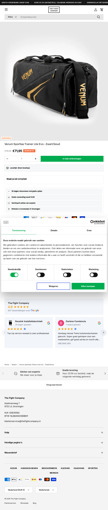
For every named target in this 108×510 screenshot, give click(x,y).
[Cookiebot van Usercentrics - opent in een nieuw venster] (92, 222)
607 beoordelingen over (19, 310)
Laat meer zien (64, 343)
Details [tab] (54, 230)
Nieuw (13, 468)
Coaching (79, 468)
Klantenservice (10, 503)
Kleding (65, 468)
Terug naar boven (54, 385)
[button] (102, 10)
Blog (34, 503)
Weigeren (53, 286)
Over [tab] (89, 230)
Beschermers (49, 468)
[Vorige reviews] (4, 332)
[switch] (41, 275)
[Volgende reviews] (103, 332)
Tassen (14, 365)
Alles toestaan (88, 286)
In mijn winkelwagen (72, 159)
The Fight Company (18, 499)
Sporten (93, 468)
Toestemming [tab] (18, 230)
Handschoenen (29, 468)
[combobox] (54, 17)
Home (6, 365)
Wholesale (24, 503)
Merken (54, 473)
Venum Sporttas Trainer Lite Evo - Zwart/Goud (36, 365)
